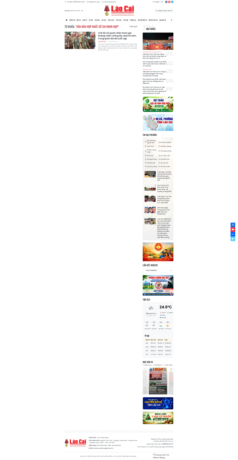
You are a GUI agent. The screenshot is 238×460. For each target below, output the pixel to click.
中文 (162, 2)
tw (233, 238)
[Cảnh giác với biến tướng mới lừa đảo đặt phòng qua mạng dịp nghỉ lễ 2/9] (150, 174)
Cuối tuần (168, 365)
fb (166, 2)
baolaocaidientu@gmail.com (103, 448)
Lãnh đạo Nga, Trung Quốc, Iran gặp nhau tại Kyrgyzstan (163, 211)
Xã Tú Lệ (150, 156)
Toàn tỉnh (150, 146)
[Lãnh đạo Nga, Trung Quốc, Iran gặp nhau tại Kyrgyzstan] (150, 210)
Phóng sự (133, 20)
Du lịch (104, 20)
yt (169, 2)
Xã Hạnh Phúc (152, 159)
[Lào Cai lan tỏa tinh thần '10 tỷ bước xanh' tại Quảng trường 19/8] (150, 187)
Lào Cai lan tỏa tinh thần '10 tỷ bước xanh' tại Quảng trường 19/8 (164, 188)
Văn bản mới (102, 41)
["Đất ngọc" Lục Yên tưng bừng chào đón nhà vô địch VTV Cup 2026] (150, 199)
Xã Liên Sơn (151, 163)
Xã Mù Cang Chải (151, 151)
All (171, 20)
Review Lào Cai (153, 20)
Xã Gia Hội (164, 163)
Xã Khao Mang (165, 146)
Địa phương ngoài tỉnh (151, 141)
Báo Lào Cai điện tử (119, 11)
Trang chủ (66, 20)
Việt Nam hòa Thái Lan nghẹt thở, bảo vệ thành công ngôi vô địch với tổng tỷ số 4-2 (154, 55)
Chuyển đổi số (142, 20)
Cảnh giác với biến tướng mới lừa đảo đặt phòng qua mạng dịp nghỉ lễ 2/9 (164, 176)
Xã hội (91, 20)
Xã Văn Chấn (165, 166)
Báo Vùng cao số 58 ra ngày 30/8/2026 (158, 389)
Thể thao (118, 20)
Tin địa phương (150, 134)
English (157, 2)
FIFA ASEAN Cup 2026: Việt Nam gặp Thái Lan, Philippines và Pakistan (154, 81)
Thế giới (125, 20)
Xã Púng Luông (165, 151)
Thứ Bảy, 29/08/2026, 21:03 (76, 2)
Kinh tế (85, 20)
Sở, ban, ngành (165, 142)
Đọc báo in (162, 20)
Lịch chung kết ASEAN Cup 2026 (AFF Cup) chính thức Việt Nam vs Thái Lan (154, 64)
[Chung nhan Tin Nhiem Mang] (163, 456)
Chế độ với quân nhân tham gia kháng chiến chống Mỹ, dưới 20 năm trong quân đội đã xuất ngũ (117, 36)
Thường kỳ (158, 365)
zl (172, 2)
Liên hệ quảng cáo (110, 2)
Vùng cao (147, 365)
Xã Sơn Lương (152, 166)
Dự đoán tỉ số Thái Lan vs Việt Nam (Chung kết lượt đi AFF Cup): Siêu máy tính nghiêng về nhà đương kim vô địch (154, 90)
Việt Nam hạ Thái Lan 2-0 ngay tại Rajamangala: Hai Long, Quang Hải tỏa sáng (154, 73)
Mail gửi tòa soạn (94, 2)
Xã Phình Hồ (164, 159)
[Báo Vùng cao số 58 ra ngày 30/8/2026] (158, 380)
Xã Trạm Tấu (165, 156)
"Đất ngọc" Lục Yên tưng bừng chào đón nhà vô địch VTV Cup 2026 (164, 200)
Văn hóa (97, 20)
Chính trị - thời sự (75, 20)
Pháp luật (111, 20)
